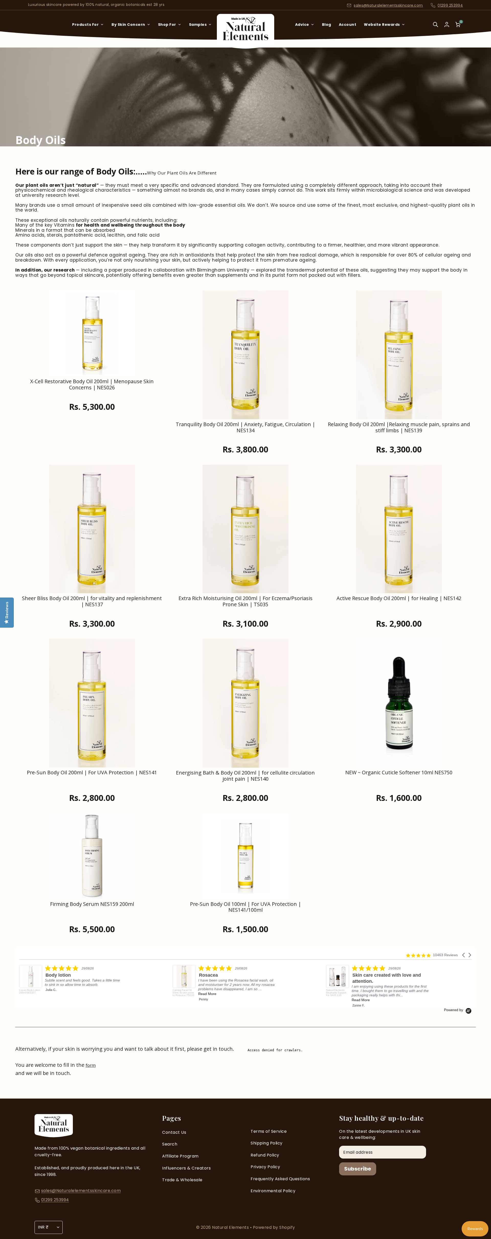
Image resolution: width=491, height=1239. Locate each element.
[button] (464, 955)
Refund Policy (265, 1155)
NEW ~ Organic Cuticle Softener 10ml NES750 (398, 772)
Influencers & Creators (186, 1168)
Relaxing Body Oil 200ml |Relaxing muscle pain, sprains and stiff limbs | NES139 (399, 427)
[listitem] (70, 983)
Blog (326, 24)
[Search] (435, 27)
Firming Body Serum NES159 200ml (92, 904)
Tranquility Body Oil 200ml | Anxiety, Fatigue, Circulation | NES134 (245, 427)
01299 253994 (450, 5)
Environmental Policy (273, 1191)
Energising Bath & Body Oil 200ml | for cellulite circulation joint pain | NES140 (245, 776)
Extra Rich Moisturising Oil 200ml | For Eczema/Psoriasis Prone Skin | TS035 (245, 601)
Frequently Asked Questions (280, 1179)
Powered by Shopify (274, 1227)
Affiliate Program (180, 1156)
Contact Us (174, 1132)
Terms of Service (269, 1131)
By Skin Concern (128, 24)
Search (169, 1144)
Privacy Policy (265, 1167)
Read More (54, 994)
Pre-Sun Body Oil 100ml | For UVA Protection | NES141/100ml (245, 907)
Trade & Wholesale (182, 1180)
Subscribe (357, 1168)
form (91, 1065)
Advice (302, 24)
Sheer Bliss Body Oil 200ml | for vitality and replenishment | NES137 (92, 601)
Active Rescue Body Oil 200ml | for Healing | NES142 (399, 598)
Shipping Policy (267, 1143)
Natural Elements (231, 1227)
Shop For (167, 24)
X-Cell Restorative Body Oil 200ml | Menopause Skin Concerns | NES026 (92, 384)
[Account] (447, 24)
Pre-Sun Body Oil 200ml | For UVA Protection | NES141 (92, 772)
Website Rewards (382, 24)
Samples (198, 24)
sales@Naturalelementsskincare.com (388, 5)
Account (347, 24)
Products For (85, 24)
